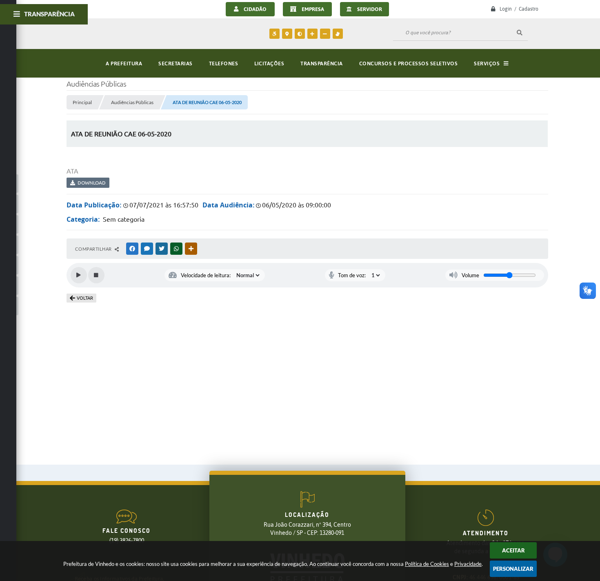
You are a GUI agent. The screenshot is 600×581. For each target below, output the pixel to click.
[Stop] (96, 275)
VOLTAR (85, 298)
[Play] (79, 275)
